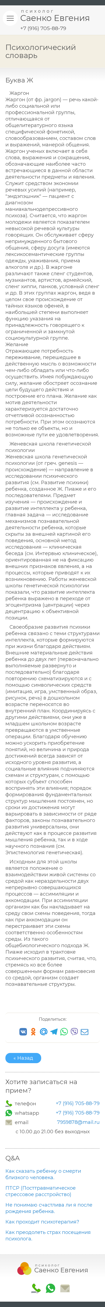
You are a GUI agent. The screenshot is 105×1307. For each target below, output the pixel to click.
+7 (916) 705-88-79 (78, 1103)
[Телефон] (9, 1104)
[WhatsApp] (9, 1113)
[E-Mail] (9, 1122)
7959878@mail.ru (78, 1122)
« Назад (23, 1058)
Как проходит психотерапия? (42, 1222)
